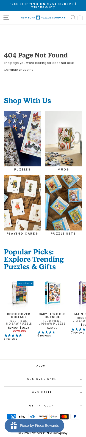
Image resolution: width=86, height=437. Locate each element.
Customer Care (41, 379)
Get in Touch (41, 405)
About (41, 365)
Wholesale (42, 392)
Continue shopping (18, 69)
